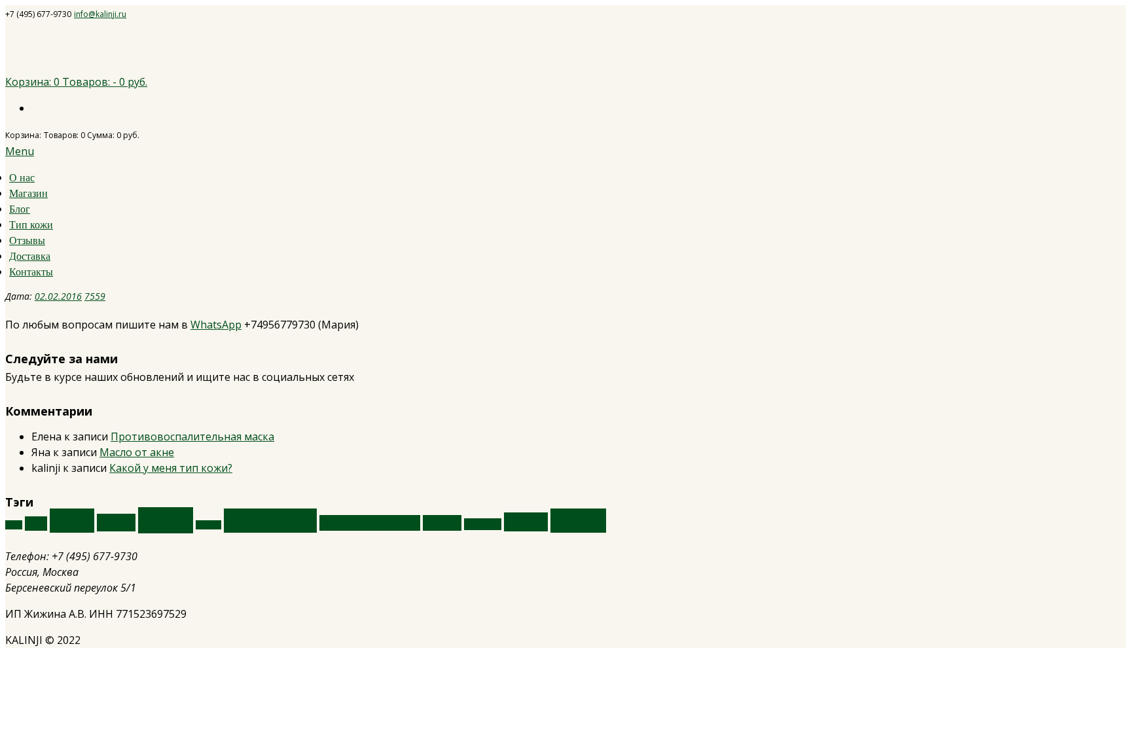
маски (116, 522)
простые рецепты (369, 523)
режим (442, 523)
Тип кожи (31, 224)
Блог (19, 209)
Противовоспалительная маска (192, 436)
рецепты (482, 524)
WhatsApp (216, 324)
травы (526, 521)
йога (36, 523)
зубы (13, 524)
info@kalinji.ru (100, 14)
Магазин (28, 193)
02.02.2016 (58, 296)
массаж (208, 524)
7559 (94, 296)
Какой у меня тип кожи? (170, 468)
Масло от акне (136, 452)
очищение (270, 520)
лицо (72, 520)
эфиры (578, 520)
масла (165, 520)
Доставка (29, 256)
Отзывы (27, 240)
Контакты (31, 271)
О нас (22, 177)
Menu (19, 151)
